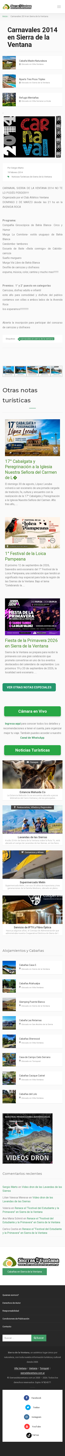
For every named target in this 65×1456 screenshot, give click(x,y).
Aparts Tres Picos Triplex (32, 79)
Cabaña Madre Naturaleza (33, 60)
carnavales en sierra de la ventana (36, 338)
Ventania (33, 1368)
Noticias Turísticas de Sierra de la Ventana (32, 176)
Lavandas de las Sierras (32, 837)
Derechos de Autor (11, 1303)
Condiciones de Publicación (15, 1318)
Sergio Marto (17, 168)
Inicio (5, 16)
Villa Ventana (20, 1368)
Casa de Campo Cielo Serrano (34, 1057)
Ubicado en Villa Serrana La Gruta (36, 101)
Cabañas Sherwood (29, 1038)
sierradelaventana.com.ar (32, 1373)
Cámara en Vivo (32, 711)
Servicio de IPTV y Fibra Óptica (32, 927)
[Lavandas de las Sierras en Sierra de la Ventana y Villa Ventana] (32, 825)
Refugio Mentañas (29, 97)
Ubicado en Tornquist (30, 1061)
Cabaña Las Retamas (30, 1020)
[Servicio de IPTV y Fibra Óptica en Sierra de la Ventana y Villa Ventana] (32, 915)
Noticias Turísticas (32, 750)
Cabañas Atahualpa (29, 983)
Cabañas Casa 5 (27, 965)
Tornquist (44, 1368)
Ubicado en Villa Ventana (32, 64)
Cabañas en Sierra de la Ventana (25, 1271)
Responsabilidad (10, 1311)
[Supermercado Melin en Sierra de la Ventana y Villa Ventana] (32, 870)
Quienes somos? (10, 1295)
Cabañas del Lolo (28, 1094)
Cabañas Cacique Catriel (32, 1075)
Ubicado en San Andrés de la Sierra (37, 1024)
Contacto (6, 1326)
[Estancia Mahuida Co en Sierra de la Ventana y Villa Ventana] (32, 780)
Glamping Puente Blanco (32, 1002)
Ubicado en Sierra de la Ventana (35, 83)
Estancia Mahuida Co (33, 792)
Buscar (40, 1338)
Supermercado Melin (32, 882)
